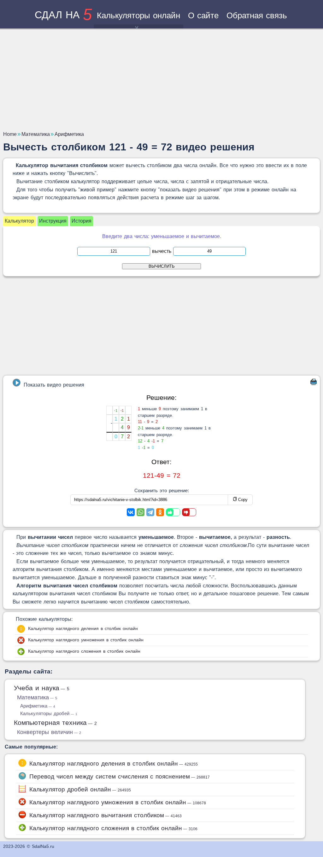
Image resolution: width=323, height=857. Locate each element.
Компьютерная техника (55, 722)
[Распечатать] (313, 383)
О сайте (203, 15)
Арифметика (37, 705)
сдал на (63, 14)
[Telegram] (150, 512)
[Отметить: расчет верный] (173, 512)
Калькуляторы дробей (48, 713)
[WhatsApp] (140, 512)
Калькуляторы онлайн (138, 15)
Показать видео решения (54, 385)
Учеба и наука (41, 687)
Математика (37, 697)
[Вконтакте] (131, 512)
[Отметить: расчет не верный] (189, 512)
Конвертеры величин (49, 732)
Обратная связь (256, 15)
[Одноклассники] (160, 512)
